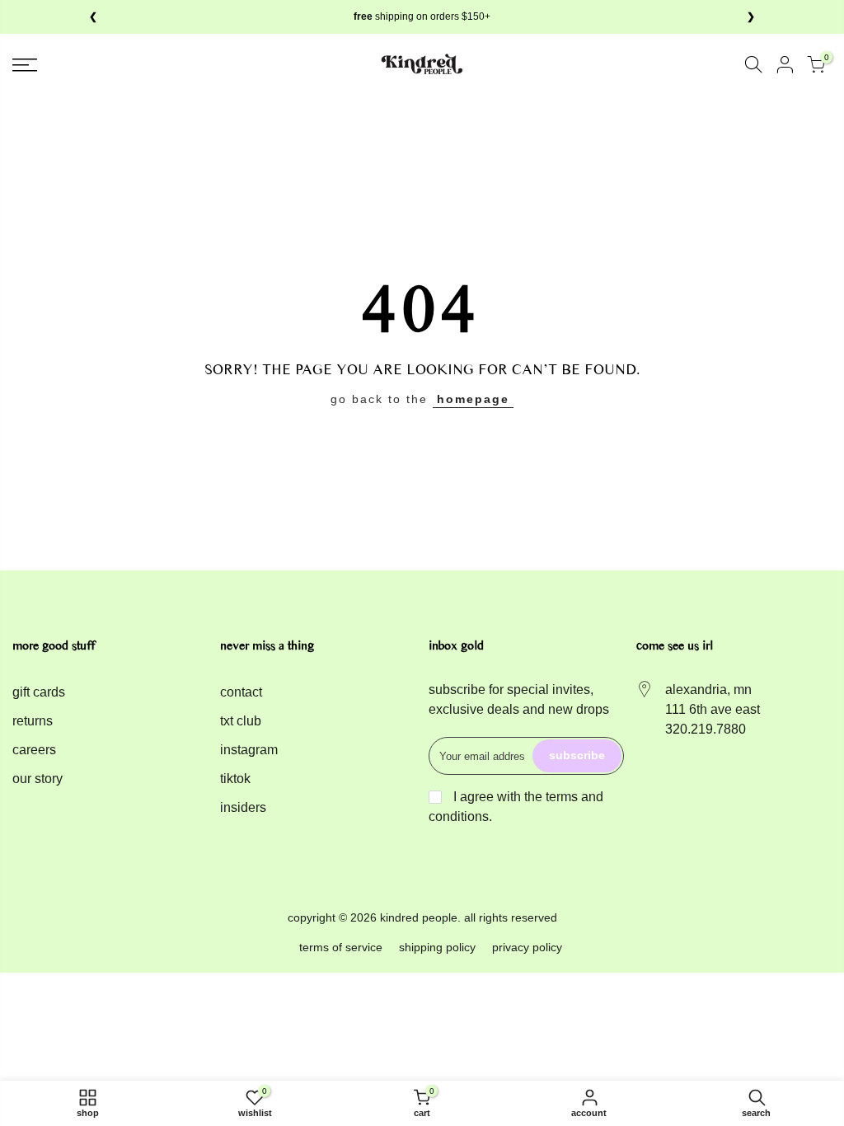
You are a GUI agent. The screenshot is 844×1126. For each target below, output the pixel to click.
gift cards (38, 692)
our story (37, 779)
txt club (240, 721)
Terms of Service (340, 947)
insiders (243, 807)
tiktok (235, 779)
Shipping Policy (437, 947)
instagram (249, 750)
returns (32, 721)
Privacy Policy (527, 947)
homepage (473, 399)
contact (241, 692)
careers (34, 750)
